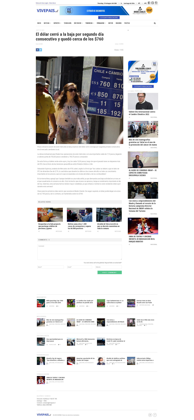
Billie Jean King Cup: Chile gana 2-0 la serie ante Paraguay (54, 302)
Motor (110, 23)
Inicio (39, 23)
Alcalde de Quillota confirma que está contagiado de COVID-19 (116, 360)
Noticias (46, 23)
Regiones (119, 23)
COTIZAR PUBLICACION (109, 17)
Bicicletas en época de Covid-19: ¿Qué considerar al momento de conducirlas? (116, 341)
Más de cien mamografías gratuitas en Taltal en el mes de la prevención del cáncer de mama (143, 142)
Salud (61, 362)
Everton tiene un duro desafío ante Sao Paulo (144, 301)
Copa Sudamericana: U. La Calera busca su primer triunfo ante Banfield (115, 302)
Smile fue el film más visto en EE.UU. (145, 321)
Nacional (154, 117)
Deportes (57, 23)
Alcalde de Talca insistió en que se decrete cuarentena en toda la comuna (108, 226)
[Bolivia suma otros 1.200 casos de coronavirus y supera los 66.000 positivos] (79, 215)
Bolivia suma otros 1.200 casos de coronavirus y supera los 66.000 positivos (79, 226)
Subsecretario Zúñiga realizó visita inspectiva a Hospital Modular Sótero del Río (146, 361)
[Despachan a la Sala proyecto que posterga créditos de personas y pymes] (50, 215)
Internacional (143, 324)
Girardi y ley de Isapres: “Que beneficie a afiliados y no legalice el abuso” (55, 360)
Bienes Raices (52, 3)
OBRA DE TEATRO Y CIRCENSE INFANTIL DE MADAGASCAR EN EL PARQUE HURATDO (142, 239)
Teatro (62, 381)
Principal (57, 324)
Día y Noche (77, 23)
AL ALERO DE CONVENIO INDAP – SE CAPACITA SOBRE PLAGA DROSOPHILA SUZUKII (143, 173)
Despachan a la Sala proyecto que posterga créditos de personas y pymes (49, 226)
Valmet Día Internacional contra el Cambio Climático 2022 (142, 113)
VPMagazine (100, 23)
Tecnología (67, 23)
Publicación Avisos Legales (42, 3)
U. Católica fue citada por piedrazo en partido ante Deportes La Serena (85, 302)
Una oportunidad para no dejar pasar (54, 340)
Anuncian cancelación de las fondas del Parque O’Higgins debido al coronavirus (86, 361)
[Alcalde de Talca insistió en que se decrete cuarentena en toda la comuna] (109, 215)
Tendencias (89, 23)
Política (127, 23)
